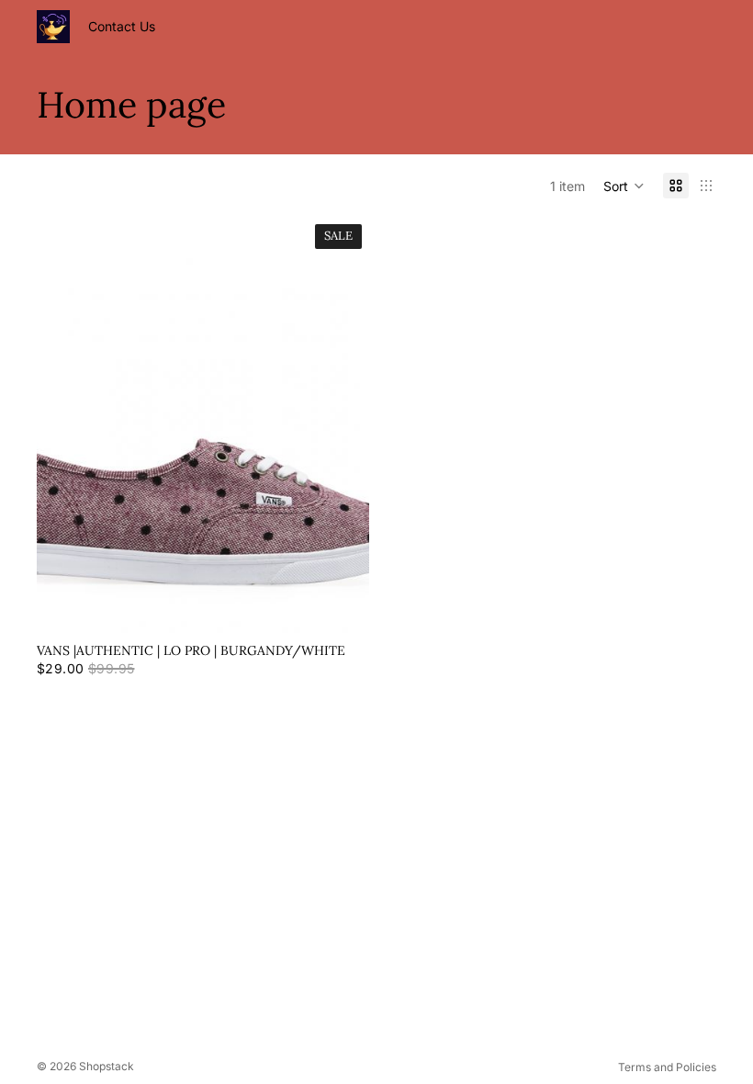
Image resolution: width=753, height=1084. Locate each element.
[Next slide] (341, 425)
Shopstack (106, 1066)
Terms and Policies (667, 1067)
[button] (624, 185)
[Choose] (340, 604)
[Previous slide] (64, 425)
